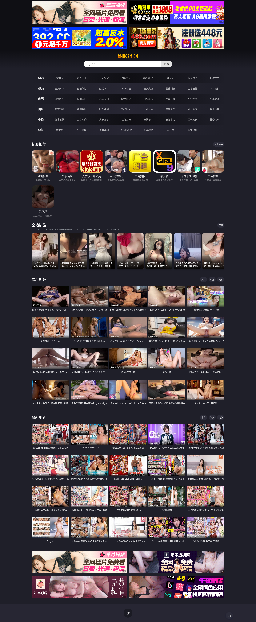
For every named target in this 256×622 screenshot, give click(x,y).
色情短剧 (192, 130)
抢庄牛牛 (214, 78)
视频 (41, 88)
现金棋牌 (192, 78)
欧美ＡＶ (104, 88)
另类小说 (170, 119)
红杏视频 (148, 130)
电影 (41, 99)
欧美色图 (104, 109)
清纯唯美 (170, 109)
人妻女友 (104, 119)
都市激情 (59, 119)
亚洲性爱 (59, 99)
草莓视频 (104, 130)
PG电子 (60, 78)
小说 (41, 120)
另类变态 (214, 99)
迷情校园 (148, 119)
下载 (221, 225)
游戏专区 (126, 78)
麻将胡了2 (148, 78)
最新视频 (39, 279)
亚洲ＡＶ (59, 88)
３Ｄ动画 (126, 88)
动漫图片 (126, 109)
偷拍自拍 (82, 99)
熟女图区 (192, 109)
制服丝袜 (148, 99)
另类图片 (214, 109)
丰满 (203, 417)
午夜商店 (82, 130)
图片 (41, 109)
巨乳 (212, 279)
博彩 (41, 78)
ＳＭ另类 (214, 88)
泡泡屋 (170, 130)
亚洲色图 (82, 109)
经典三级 (170, 99)
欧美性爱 (126, 99)
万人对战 (104, 78)
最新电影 (39, 417)
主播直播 (192, 88)
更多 (221, 279)
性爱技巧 (214, 119)
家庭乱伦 (82, 119)
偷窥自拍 (59, 109)
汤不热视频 (126, 130)
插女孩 (59, 130)
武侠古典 (126, 119)
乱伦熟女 (192, 99)
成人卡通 (104, 99)
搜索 (166, 64)
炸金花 (170, 78)
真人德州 (82, 78)
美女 (203, 279)
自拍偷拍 (82, 88)
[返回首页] (229, 615)
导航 (41, 130)
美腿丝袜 (148, 109)
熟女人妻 (148, 88)
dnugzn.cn (128, 56)
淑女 (212, 417)
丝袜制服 (170, 88)
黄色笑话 (192, 119)
